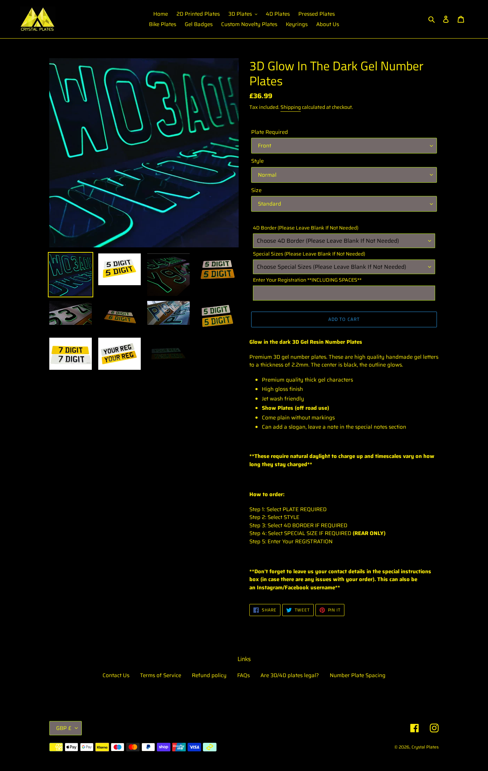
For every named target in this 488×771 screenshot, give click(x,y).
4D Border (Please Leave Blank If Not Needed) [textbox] (305, 228)
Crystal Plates (425, 747)
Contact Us (116, 675)
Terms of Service (160, 675)
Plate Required (269, 132)
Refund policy (209, 675)
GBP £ (63, 728)
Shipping (290, 107)
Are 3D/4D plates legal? (289, 675)
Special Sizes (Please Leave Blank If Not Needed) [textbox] (309, 254)
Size (256, 190)
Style (257, 161)
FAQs (243, 675)
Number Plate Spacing (357, 675)
